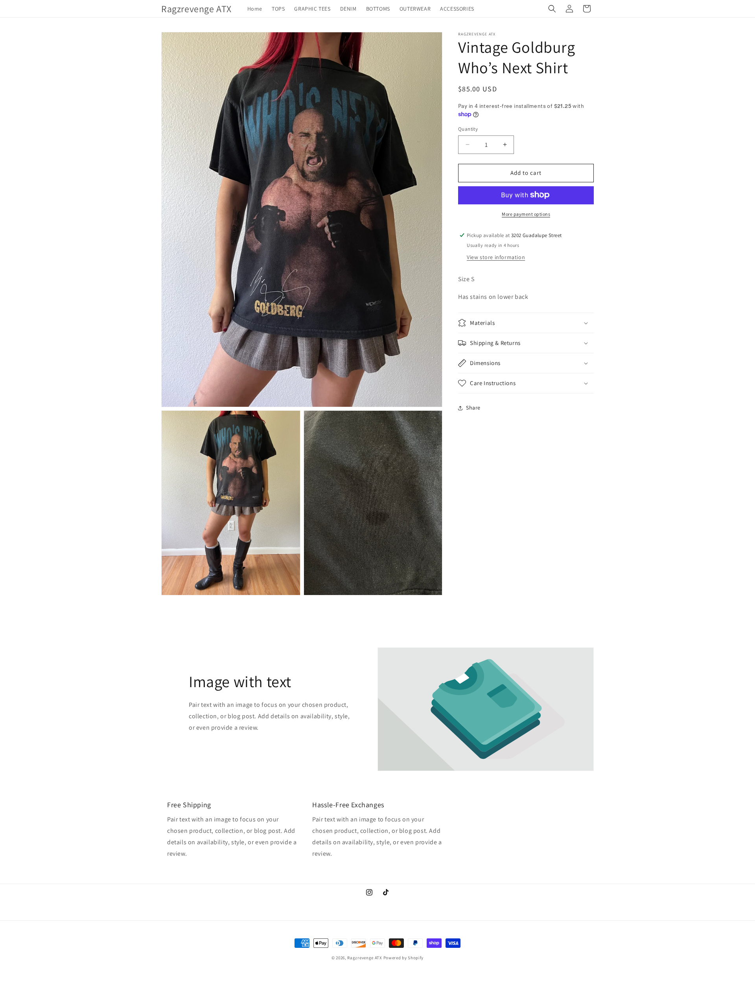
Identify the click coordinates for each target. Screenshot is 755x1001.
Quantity (468, 129)
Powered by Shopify (403, 957)
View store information (496, 257)
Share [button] (473, 407)
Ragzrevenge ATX (364, 957)
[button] (552, 8)
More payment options (526, 214)
